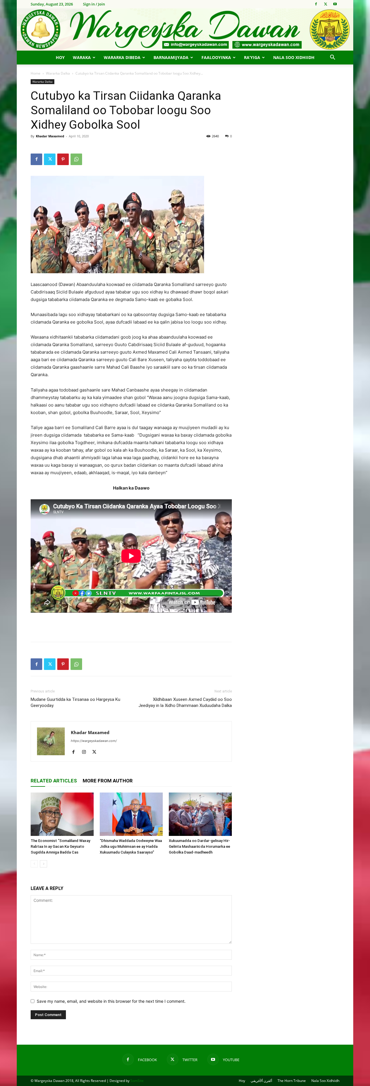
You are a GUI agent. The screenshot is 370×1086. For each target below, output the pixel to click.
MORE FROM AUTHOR (108, 781)
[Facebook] (316, 4)
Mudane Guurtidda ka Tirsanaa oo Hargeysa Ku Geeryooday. (75, 702)
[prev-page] (34, 863)
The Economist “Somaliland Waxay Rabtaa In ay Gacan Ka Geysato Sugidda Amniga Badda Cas (60, 846)
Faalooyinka (216, 57)
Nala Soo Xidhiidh (293, 57)
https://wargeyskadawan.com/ (94, 741)
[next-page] (43, 863)
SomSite (137, 1080)
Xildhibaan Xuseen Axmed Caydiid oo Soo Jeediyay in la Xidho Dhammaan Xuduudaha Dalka (185, 702)
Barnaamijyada (170, 57)
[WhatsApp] (76, 159)
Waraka (82, 57)
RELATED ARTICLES (54, 781)
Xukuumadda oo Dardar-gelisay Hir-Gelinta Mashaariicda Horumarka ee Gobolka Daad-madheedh (199, 846)
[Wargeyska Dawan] (185, 29)
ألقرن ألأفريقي (261, 1080)
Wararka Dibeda (122, 57)
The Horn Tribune (292, 1080)
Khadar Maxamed (50, 136)
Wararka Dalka (58, 73)
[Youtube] (335, 4)
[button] (332, 58)
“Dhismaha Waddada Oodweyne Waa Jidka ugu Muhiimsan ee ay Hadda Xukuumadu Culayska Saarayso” (131, 846)
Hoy (60, 57)
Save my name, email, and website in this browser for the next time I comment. (111, 1001)
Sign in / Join (94, 4)
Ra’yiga (252, 57)
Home (35, 73)
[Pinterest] (63, 159)
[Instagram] (86, 752)
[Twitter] (325, 4)
